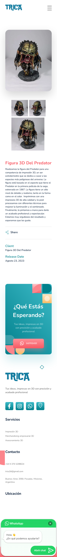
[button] (50, 523)
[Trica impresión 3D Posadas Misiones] (13, 7)
